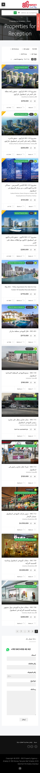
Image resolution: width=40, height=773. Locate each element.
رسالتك (33, 689)
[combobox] (25, 49)
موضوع (33, 681)
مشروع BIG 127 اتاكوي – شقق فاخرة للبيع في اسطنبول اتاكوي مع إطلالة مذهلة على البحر (21, 240)
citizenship (30, 263)
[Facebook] (35, 746)
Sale (31, 67)
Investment (29, 349)
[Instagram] (31, 746)
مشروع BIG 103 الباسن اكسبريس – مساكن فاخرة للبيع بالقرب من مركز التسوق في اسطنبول (20, 188)
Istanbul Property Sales (21, 67)
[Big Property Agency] (30, 4)
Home (29, 21)
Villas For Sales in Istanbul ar (16, 263)
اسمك (33, 655)
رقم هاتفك (32, 664)
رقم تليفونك (31, 672)
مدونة (35, 742)
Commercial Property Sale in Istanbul (25, 352)
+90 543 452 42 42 (21, 649)
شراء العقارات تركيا (22, 742)
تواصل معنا (29, 742)
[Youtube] (28, 746)
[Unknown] (9, 676)
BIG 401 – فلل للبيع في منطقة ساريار (22, 331)
